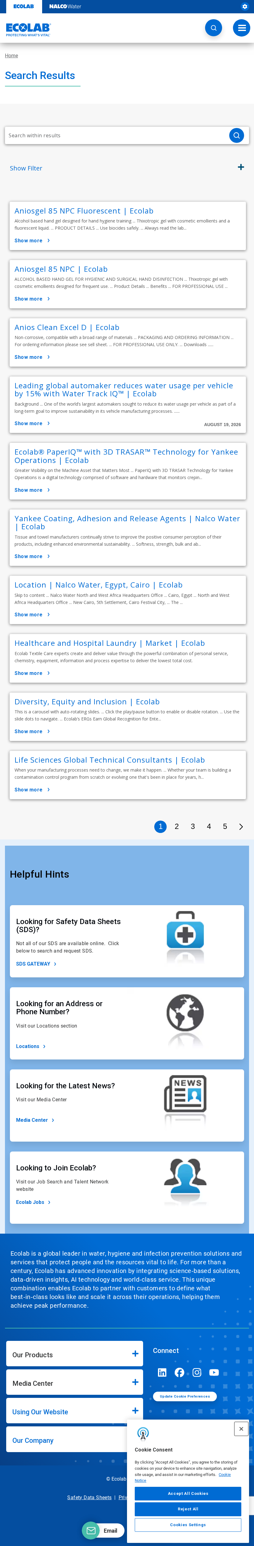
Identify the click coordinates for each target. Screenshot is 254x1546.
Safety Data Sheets (89, 1497)
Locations (27, 1046)
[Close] (241, 1429)
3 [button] (193, 826)
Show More (29, 241)
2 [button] (177, 826)
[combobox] (114, 135)
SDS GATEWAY (33, 964)
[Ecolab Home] (25, 29)
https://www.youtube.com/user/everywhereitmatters (214, 1372)
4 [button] (209, 826)
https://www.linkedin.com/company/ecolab (162, 1372)
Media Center (32, 1120)
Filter (26, 168)
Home (11, 56)
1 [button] (161, 826)
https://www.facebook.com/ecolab (179, 1372)
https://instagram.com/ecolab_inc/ (197, 1372)
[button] (213, 27)
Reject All (188, 1509)
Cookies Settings (188, 1524)
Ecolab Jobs (30, 1202)
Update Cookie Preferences (185, 1396)
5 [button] (225, 826)
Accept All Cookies (188, 1493)
